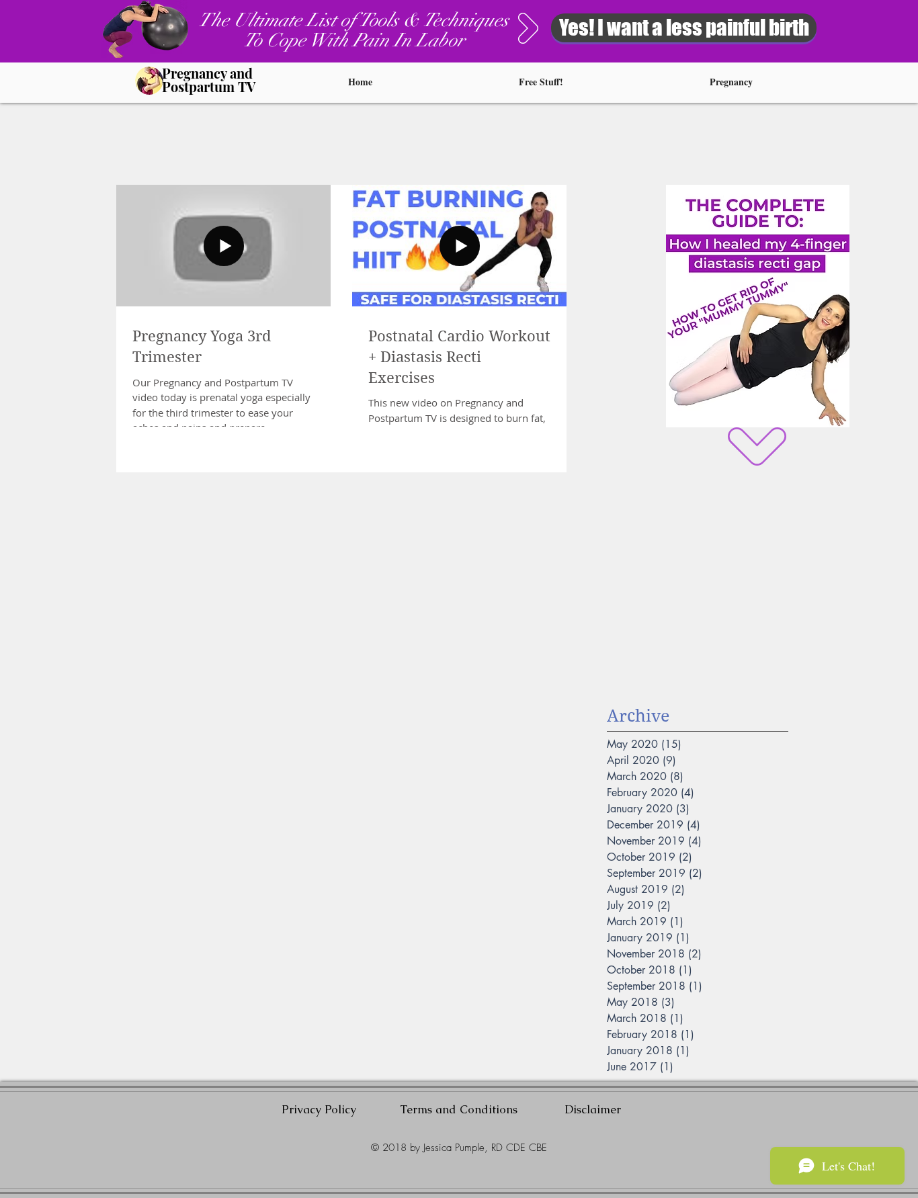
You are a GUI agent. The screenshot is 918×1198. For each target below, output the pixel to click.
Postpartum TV (208, 86)
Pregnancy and (207, 73)
